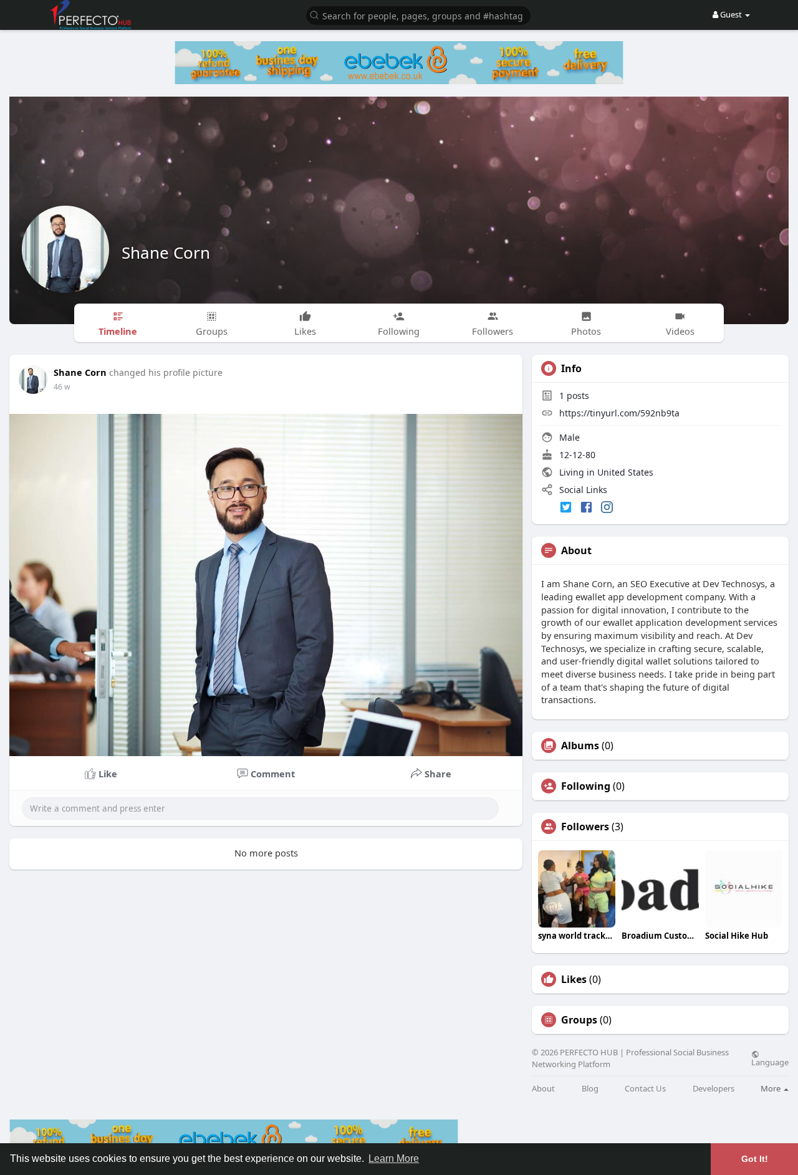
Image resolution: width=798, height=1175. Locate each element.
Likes (574, 979)
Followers (585, 827)
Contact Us (645, 1089)
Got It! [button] (754, 1159)
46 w (62, 386)
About (543, 1089)
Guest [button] (731, 14)
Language (770, 1062)
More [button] (771, 1088)
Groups (579, 1020)
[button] (418, 14)
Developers (713, 1089)
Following (585, 786)
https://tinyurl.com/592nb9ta (619, 413)
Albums (580, 746)
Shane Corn (166, 252)
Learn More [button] (393, 1158)
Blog (590, 1089)
